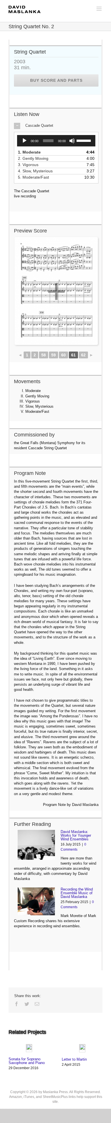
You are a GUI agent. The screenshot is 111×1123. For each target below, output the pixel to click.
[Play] (24, 141)
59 (53, 355)
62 (83, 355)
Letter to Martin (74, 1059)
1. (31, 152)
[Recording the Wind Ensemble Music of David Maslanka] (36, 901)
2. (35, 158)
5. (35, 177)
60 (63, 355)
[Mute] (72, 141)
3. (30, 164)
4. (37, 171)
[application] (56, 140)
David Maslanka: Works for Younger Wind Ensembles (76, 835)
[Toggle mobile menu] (99, 9)
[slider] (84, 140)
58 (43, 355)
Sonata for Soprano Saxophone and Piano (27, 1061)
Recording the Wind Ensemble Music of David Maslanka (77, 893)
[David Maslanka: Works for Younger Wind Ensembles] (36, 845)
